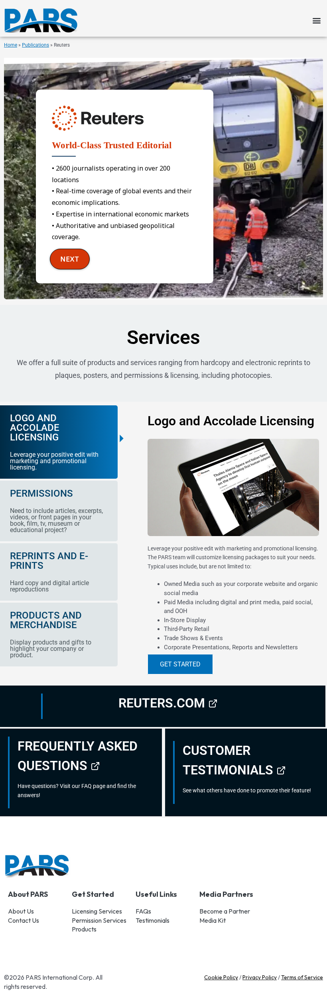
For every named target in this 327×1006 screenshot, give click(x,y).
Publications (35, 45)
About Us (21, 911)
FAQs (143, 911)
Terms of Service (302, 977)
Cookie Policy (221, 977)
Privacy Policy (259, 977)
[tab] (59, 442)
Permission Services (99, 920)
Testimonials (152, 920)
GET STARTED (180, 664)
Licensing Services (97, 911)
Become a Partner (224, 911)
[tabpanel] (227, 544)
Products (84, 929)
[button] (316, 20)
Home (10, 45)
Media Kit (212, 920)
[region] (163, 178)
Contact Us (23, 920)
